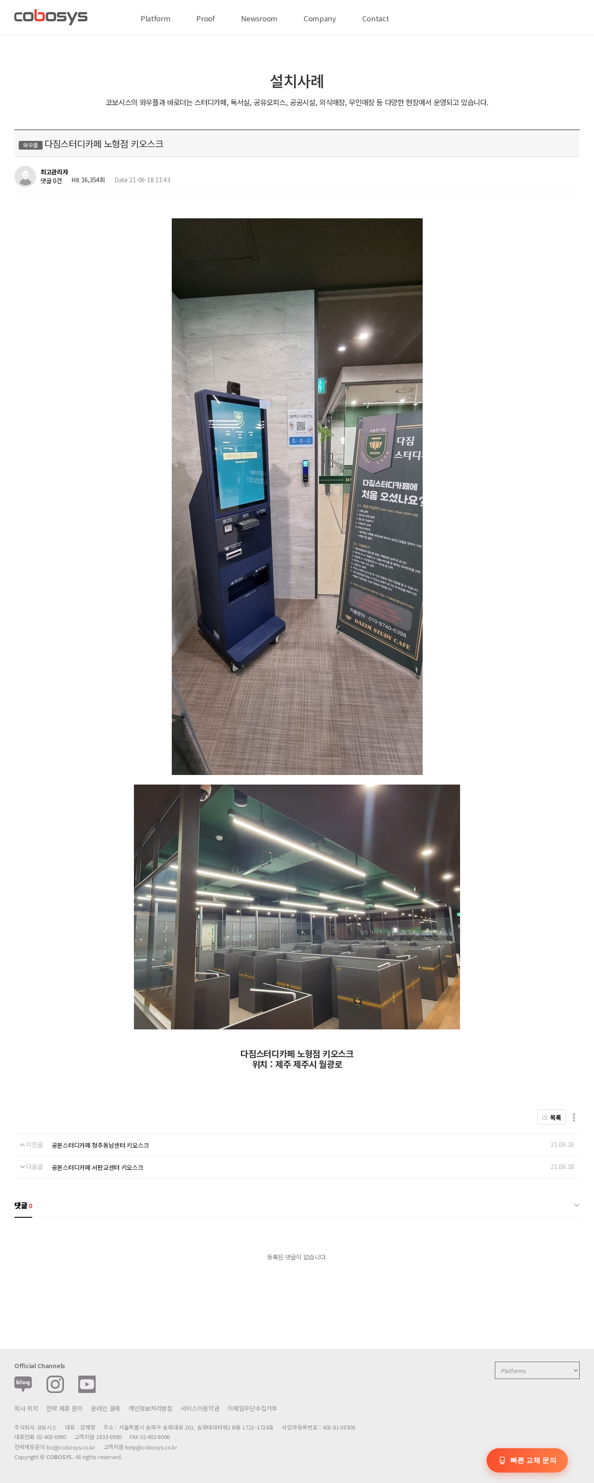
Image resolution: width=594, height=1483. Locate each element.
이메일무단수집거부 (252, 1408)
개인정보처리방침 (150, 1408)
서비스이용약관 (199, 1408)
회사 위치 (26, 1408)
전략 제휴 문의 (64, 1408)
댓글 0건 (51, 180)
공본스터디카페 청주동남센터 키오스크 (100, 1145)
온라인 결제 (105, 1408)
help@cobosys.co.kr (151, 1447)
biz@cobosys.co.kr (71, 1447)
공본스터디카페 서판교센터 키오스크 (97, 1167)
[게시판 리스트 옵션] (574, 1117)
